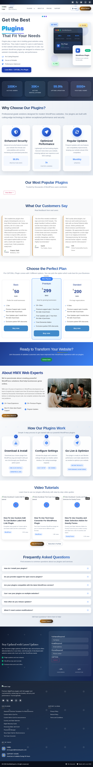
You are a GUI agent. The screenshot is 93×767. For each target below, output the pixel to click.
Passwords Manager (10, 730)
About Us (41, 8)
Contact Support (46, 621)
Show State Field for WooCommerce (14, 733)
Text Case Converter (10, 736)
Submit (55, 660)
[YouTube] (81, 2)
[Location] (89, 2)
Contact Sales (47, 359)
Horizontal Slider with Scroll (11, 726)
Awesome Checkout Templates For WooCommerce (18, 711)
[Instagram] (85, 2)
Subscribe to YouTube (54, 544)
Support (57, 8)
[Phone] (76, 2)
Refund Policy (54, 714)
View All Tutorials (37, 544)
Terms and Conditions (56, 717)
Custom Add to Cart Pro (10, 714)
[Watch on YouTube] (15, 505)
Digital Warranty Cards (10, 723)
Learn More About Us (10, 415)
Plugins (29, 8)
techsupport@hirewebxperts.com (17, 750)
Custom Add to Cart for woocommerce (15, 717)
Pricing (49, 8)
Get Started (85, 8)
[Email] (72, 2)
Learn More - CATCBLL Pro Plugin (16, 70)
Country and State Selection (12, 720)
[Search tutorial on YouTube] (77, 505)
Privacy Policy (54, 711)
